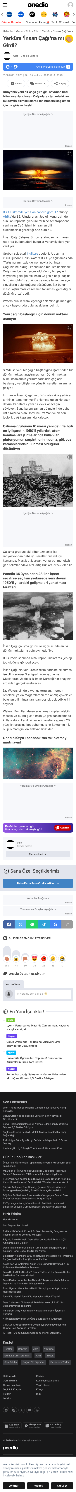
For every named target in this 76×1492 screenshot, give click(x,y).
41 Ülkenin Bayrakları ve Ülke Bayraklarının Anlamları (32, 1318)
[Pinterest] (37, 1410)
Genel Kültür (23, 31)
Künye (40, 1389)
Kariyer (40, 1376)
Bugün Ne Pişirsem (33, 1362)
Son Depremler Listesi (15, 1225)
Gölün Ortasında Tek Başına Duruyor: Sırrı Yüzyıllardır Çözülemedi (33, 1043)
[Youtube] (29, 1410)
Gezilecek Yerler (59, 1362)
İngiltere (32, 253)
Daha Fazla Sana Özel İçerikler (36, 883)
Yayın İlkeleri (43, 1384)
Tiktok (50, 1355)
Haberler (8, 31)
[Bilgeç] (66, 14)
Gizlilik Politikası (11, 1384)
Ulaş (25, 55)
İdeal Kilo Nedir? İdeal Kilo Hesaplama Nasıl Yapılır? (31, 1296)
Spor (10, 1019)
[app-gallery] (54, 1425)
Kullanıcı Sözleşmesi (47, 1380)
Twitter (8, 1348)
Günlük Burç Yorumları (17, 1355)
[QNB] (43, 14)
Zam (35, 1348)
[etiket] (69, 39)
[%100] (32, 14)
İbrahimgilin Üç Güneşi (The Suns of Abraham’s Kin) (32, 1148)
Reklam (7, 1393)
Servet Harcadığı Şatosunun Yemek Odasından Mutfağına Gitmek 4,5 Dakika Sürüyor (36, 1076)
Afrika (7, 216)
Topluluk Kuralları (12, 1389)
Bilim (36, 31)
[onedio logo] (36, 1448)
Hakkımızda (9, 1376)
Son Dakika (10, 1362)
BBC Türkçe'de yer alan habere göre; (28, 212)
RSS (38, 1393)
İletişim (7, 1398)
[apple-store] (13, 1425)
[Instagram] (6, 1410)
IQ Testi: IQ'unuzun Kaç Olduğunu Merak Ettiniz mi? (32, 1332)
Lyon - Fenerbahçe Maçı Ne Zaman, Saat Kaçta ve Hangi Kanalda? (37, 1027)
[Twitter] (21, 1410)
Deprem (22, 1348)
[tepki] (7, 959)
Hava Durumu (10, 1219)
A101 (38, 1355)
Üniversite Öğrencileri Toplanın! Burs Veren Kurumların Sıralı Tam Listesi (34, 1059)
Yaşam (11, 1036)
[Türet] (55, 14)
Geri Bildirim (10, 1380)
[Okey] (21, 14)
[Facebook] (14, 1410)
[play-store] (33, 1425)
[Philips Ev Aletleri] (9, 14)
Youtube (49, 1348)
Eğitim (11, 1052)
